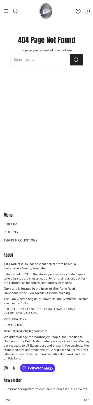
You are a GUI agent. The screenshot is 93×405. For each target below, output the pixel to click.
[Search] (76, 59)
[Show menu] (5, 11)
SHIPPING (11, 224)
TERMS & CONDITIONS (20, 240)
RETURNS (11, 232)
